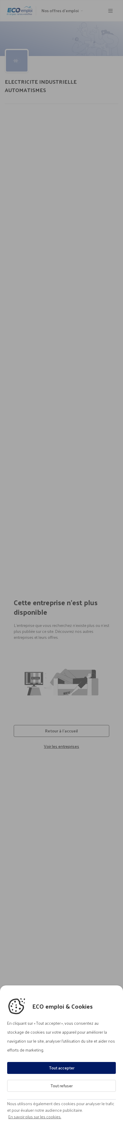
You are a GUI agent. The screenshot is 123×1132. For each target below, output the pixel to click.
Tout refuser (61, 1085)
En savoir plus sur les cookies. (34, 1117)
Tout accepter (61, 1068)
